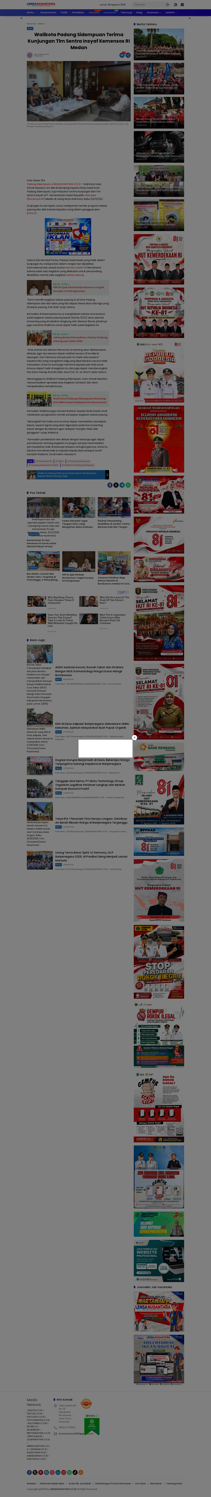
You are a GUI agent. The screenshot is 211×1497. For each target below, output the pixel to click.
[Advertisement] (105, 748)
